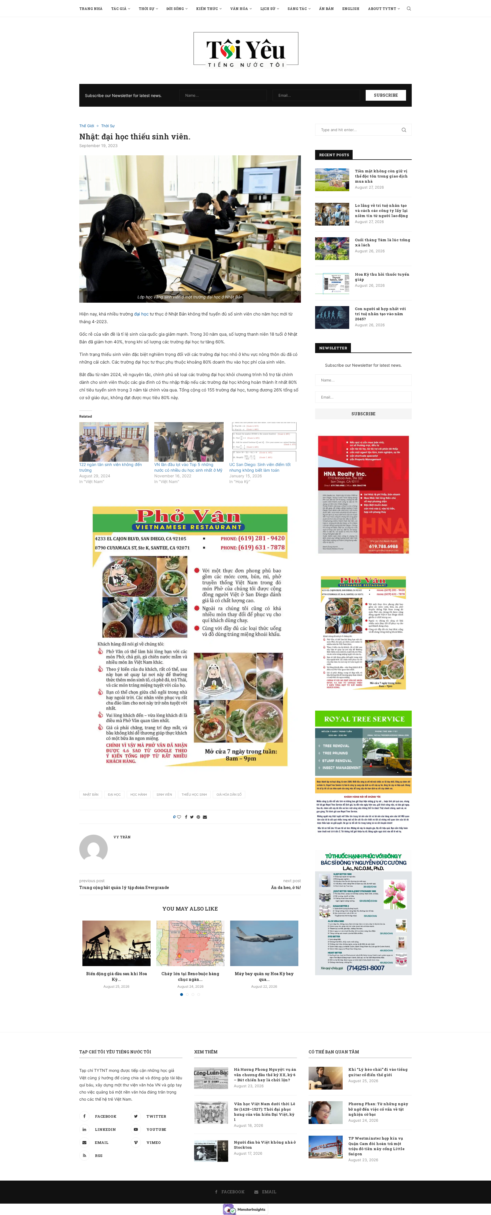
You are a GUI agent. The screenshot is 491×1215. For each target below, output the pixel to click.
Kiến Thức (207, 8)
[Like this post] (179, 816)
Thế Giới (86, 126)
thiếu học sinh (194, 795)
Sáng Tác (297, 8)
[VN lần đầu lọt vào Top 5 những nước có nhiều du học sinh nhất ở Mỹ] (189, 442)
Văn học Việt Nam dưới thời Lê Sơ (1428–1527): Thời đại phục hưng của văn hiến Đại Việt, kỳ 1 (264, 1111)
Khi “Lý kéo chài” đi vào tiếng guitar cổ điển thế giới (378, 1072)
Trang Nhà (91, 8)
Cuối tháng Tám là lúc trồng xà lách (382, 242)
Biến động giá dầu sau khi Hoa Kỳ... (116, 976)
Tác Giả (118, 8)
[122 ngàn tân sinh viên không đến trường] (114, 442)
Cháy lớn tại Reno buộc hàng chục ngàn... (190, 976)
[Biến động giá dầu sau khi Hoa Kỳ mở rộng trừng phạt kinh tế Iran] (116, 943)
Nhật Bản (90, 795)
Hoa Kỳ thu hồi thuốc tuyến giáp (382, 277)
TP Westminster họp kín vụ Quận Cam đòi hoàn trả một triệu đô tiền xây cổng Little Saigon (376, 1146)
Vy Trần (122, 837)
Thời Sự (146, 8)
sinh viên (164, 795)
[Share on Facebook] (186, 816)
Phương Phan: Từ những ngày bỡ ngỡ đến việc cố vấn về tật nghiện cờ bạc (378, 1109)
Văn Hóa (239, 8)
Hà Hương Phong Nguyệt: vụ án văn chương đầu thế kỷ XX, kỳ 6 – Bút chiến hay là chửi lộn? (265, 1074)
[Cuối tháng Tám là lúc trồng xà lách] (332, 248)
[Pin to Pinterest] (198, 816)
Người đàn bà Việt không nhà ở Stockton (265, 1145)
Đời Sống (175, 8)
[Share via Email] (205, 816)
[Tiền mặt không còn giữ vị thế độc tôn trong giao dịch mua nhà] (332, 179)
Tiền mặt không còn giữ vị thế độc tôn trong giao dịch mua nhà (381, 176)
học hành (138, 795)
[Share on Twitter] (192, 816)
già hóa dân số (229, 795)
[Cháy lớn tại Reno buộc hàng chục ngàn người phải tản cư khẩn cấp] (190, 943)
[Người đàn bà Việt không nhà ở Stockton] (211, 1151)
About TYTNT (382, 8)
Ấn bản (326, 8)
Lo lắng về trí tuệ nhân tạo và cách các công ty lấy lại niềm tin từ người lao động (381, 210)
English (350, 8)
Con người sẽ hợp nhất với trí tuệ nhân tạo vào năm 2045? (380, 313)
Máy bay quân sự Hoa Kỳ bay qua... (264, 976)
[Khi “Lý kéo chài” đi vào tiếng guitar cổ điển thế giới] (326, 1078)
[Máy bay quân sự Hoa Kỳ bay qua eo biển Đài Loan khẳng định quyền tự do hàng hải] (264, 943)
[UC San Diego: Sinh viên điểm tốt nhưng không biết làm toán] (264, 442)
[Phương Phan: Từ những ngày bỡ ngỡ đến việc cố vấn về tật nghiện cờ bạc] (326, 1112)
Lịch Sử (267, 8)
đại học (141, 314)
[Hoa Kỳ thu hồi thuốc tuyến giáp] (332, 283)
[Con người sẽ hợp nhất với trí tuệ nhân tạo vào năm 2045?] (332, 317)
